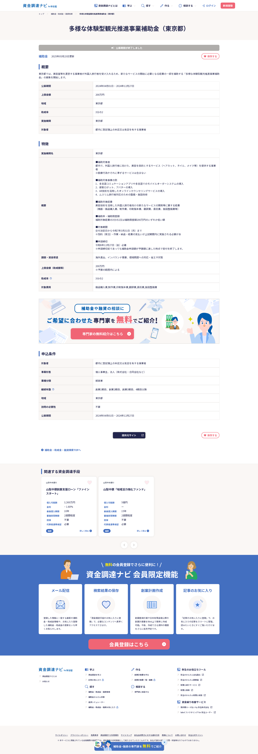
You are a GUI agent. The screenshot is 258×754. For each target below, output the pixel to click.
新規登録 (228, 5)
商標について (167, 735)
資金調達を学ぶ (94, 674)
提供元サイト (129, 435)
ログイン (211, 5)
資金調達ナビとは (108, 5)
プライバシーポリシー (79, 735)
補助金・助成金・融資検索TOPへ (63, 450)
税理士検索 (185, 690)
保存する (212, 56)
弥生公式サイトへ (195, 735)
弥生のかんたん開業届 (190, 680)
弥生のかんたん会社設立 (190, 674)
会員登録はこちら (129, 644)
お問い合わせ (180, 735)
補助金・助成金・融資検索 (62, 13)
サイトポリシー (61, 735)
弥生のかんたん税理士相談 (191, 695)
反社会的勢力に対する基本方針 (146, 735)
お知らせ (46, 681)
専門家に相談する (141, 692)
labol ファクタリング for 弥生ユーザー (196, 712)
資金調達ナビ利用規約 (109, 735)
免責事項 (94, 735)
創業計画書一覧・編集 (143, 680)
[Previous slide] (124, 545)
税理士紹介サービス (189, 685)
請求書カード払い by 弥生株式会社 (195, 707)
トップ (41, 13)
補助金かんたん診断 (96, 697)
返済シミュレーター (96, 702)
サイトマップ (126, 735)
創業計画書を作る (141, 674)
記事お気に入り (94, 680)
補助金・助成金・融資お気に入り (102, 707)
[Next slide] (134, 545)
